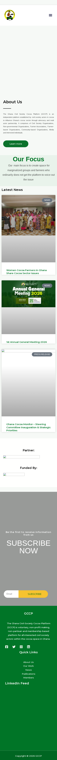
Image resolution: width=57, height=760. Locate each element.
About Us (28, 662)
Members (28, 677)
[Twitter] (14, 646)
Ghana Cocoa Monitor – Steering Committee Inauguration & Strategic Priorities (28, 427)
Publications (28, 674)
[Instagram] (21, 646)
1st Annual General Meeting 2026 (26, 341)
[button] (50, 15)
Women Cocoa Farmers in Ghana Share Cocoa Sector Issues (26, 272)
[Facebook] (6, 646)
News (28, 670)
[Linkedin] (28, 646)
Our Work (28, 666)
